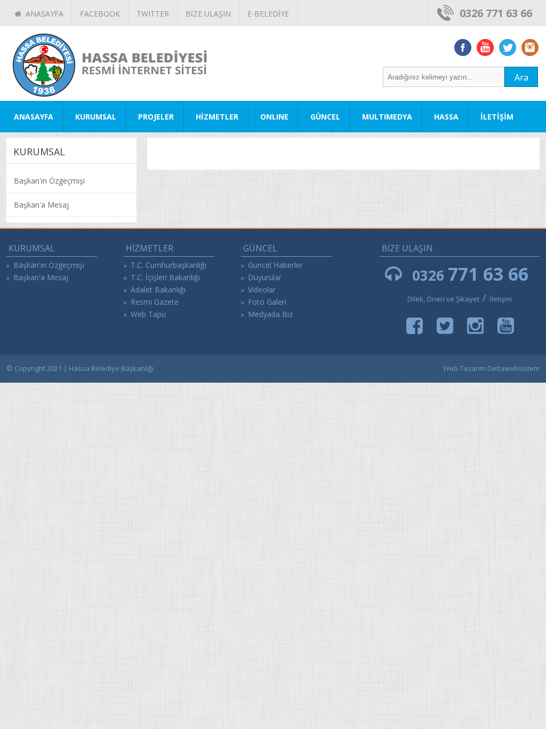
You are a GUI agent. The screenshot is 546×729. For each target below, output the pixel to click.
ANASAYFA (42, 14)
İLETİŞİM (496, 117)
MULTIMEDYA (387, 117)
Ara (521, 77)
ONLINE (274, 117)
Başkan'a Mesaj (41, 205)
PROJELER (156, 117)
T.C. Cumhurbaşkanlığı (168, 265)
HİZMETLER (217, 117)
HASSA (446, 117)
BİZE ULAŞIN (208, 14)
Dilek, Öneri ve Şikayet (443, 299)
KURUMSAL (95, 117)
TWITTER (152, 14)
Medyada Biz (270, 314)
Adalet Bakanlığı (158, 289)
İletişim (500, 299)
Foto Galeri (267, 302)
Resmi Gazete (155, 302)
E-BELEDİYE (268, 14)
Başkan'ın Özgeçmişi (49, 181)
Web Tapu (148, 314)
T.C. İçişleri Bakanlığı (165, 277)
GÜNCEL (325, 117)
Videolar (262, 289)
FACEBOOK (100, 14)
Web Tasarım (464, 368)
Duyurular (265, 277)
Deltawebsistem (513, 368)
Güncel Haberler (275, 265)
